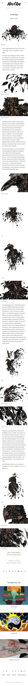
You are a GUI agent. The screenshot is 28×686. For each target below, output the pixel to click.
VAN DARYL (11, 466)
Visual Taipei (14, 607)
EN (24, 2)
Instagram (18, 554)
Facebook (10, 554)
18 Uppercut (14, 633)
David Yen (17, 561)
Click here (21, 466)
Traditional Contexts (14, 660)
